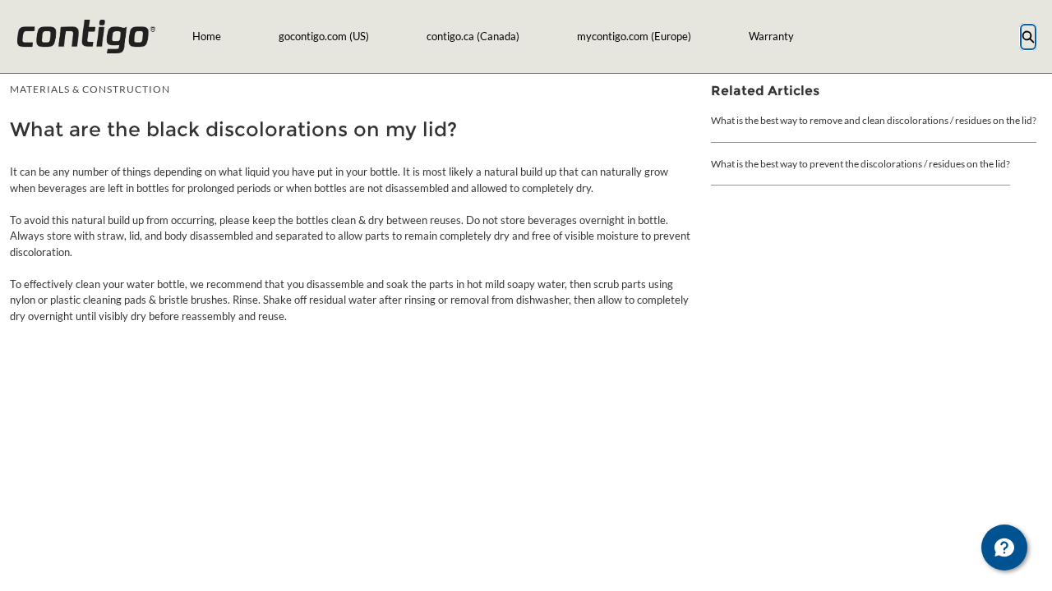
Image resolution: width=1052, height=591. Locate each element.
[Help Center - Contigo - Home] (85, 36)
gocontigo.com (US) (324, 36)
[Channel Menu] (1004, 547)
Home (206, 36)
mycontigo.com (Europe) (634, 36)
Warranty (771, 36)
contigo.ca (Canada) (473, 36)
